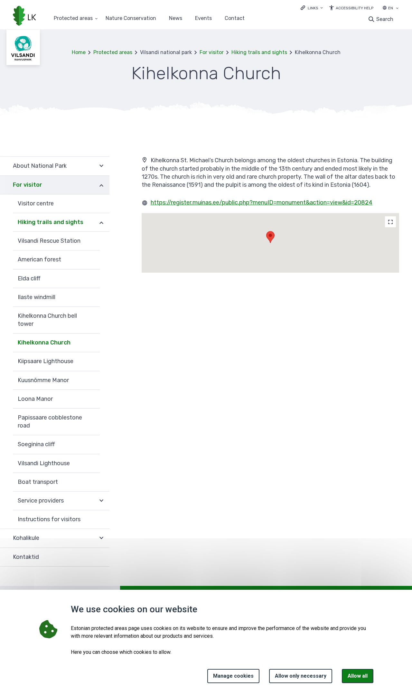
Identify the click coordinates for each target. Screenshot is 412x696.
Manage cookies (233, 676)
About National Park (40, 165)
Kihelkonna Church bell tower (47, 319)
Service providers (41, 500)
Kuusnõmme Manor (43, 380)
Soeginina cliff (36, 444)
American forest (39, 259)
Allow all (358, 676)
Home (79, 52)
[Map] (390, 221)
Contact (235, 18)
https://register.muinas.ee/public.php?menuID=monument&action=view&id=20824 (261, 202)
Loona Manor (35, 398)
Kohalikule (26, 537)
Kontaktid (26, 556)
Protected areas (73, 18)
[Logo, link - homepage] (24, 16)
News (175, 18)
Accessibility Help (354, 8)
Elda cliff (29, 278)
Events (203, 18)
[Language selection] (397, 8)
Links (313, 8)
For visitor (212, 52)
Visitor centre (36, 203)
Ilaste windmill (36, 297)
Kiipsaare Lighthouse (45, 361)
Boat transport (38, 481)
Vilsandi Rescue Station (49, 240)
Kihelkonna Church (44, 342)
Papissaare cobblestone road (50, 421)
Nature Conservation (131, 18)
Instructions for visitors (49, 519)
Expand (101, 165)
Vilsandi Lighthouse (44, 463)
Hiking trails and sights (259, 52)
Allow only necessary (300, 676)
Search (384, 19)
